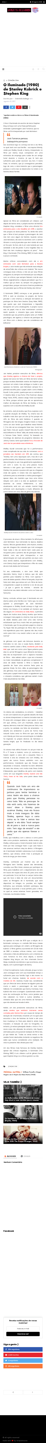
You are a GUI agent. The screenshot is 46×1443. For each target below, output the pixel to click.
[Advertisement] (23, 39)
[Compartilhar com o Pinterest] (19, 107)
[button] (4, 2)
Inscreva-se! (23, 1334)
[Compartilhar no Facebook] (6, 107)
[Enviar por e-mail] (25, 107)
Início (4, 2)
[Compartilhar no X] (12, 107)
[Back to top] (41, 1438)
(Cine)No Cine (13, 80)
